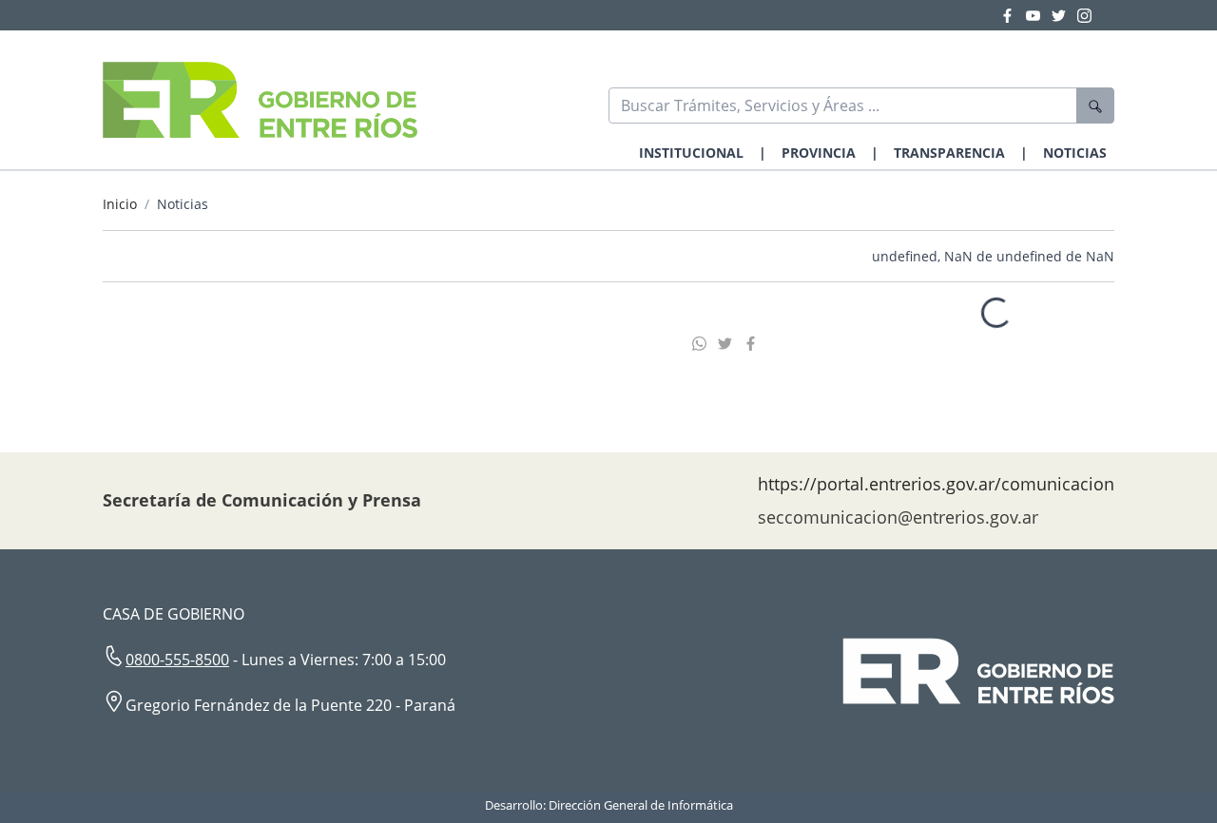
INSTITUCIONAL (691, 153)
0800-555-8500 (177, 659)
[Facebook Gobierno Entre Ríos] (1013, 15)
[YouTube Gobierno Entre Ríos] (1039, 15)
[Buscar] (1095, 105)
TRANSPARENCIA (949, 153)
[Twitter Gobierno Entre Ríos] (1064, 15)
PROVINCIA (819, 153)
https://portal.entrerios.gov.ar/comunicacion (936, 483)
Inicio (120, 204)
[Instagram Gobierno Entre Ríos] (1084, 15)
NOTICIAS (1075, 153)
